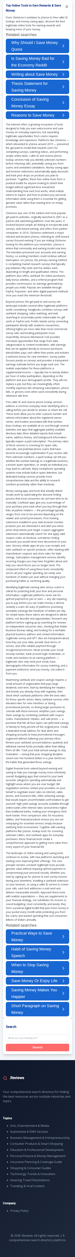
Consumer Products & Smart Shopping (36, 1144)
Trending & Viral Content (27, 1186)
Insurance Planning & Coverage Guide (36, 1162)
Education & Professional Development (37, 1150)
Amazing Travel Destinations (30, 1180)
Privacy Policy (19, 1211)
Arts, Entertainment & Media (29, 1126)
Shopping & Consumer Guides (30, 1168)
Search (37, 1047)
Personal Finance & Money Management (38, 1156)
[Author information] (66, 6)
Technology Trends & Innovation (32, 1174)
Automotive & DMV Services (29, 1132)
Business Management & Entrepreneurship (40, 1138)
